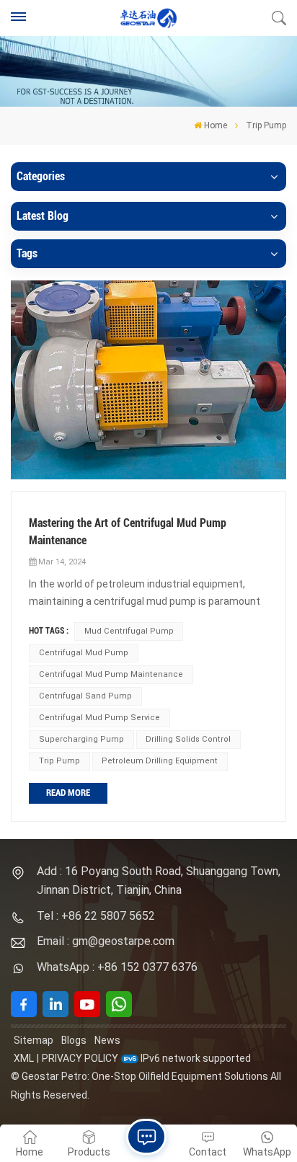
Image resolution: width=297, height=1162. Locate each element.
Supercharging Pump (81, 739)
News (107, 1040)
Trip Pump (59, 761)
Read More (68, 792)
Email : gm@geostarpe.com (105, 941)
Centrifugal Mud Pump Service (99, 717)
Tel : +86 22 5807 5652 (96, 916)
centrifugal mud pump (83, 652)
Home (215, 125)
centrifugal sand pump (85, 696)
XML (24, 1058)
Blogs (74, 1040)
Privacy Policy (80, 1058)
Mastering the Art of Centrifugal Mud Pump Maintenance (127, 531)
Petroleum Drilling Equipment (160, 761)
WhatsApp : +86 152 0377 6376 (117, 967)
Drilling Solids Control (188, 739)
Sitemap (33, 1040)
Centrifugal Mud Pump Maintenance (111, 674)
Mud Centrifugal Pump (129, 631)
